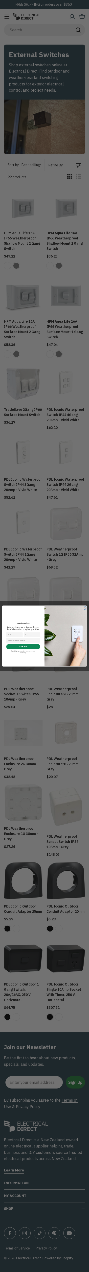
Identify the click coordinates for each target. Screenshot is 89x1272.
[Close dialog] (84, 607)
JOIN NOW (23, 647)
